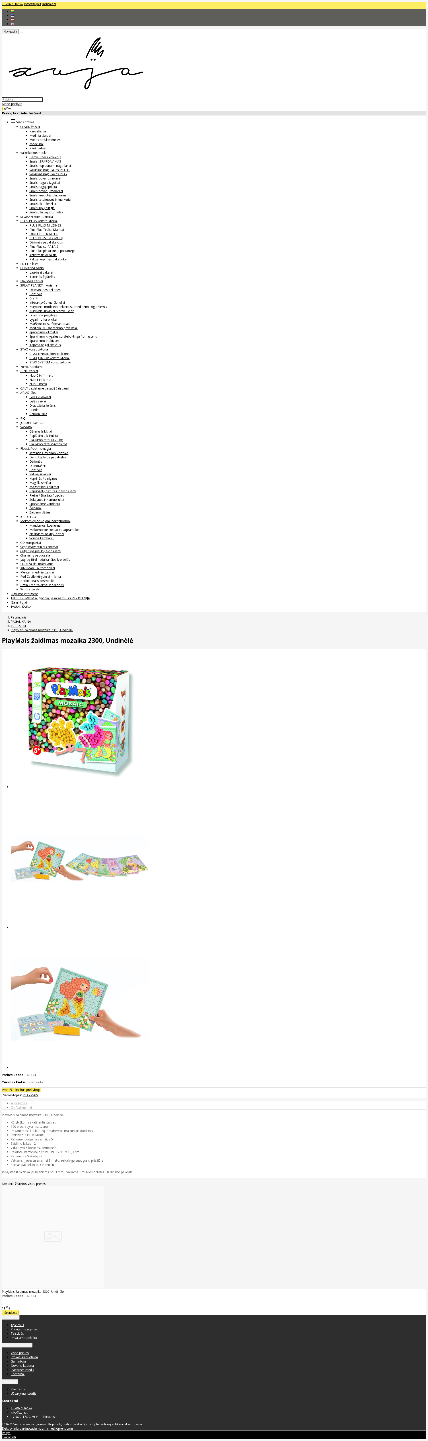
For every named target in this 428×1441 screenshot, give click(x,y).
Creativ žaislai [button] (30, 127)
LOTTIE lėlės (29, 264)
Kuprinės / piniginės (43, 478)
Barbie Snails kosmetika (37, 581)
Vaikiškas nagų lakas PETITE (49, 170)
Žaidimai (35, 508)
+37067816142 (12, 4)
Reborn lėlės (38, 414)
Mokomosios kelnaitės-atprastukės (54, 530)
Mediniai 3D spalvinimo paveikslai (53, 328)
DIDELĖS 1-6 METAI (43, 234)
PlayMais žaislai (31, 281)
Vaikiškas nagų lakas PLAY (48, 174)
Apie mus (17, 1325)
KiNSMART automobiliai (37, 568)
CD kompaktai (30, 542)
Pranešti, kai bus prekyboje (21, 1090)
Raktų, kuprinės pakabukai (48, 259)
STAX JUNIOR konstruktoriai (49, 358)
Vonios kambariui (41, 538)
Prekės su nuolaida (24, 1357)
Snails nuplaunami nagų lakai (50, 165)
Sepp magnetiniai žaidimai (39, 547)
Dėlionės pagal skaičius (46, 242)
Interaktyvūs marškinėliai (47, 302)
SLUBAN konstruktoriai (37, 216)
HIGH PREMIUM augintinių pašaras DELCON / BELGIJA (50, 598)
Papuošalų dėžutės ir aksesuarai (52, 491)
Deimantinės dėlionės (45, 290)
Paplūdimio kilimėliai (43, 435)
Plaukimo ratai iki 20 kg (46, 440)
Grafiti (33, 298)
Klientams (10, 1381)
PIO (23, 418)
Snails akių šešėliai (42, 204)
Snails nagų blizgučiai (44, 182)
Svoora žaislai (30, 589)
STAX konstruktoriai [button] (34, 349)
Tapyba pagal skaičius (45, 345)
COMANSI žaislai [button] (32, 268)
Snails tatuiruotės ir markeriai (50, 199)
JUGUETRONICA (31, 423)
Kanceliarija (37, 131)
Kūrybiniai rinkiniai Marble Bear (51, 311)
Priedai (34, 410)
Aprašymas (19, 1103)
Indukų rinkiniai (40, 474)
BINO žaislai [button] (29, 371)
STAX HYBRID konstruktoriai (49, 354)
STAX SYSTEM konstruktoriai (50, 362)
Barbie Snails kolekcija (45, 157)
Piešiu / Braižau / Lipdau (46, 495)
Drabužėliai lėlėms (42, 405)
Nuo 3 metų (38, 384)
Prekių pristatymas (24, 1329)
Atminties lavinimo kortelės (48, 453)
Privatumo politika (24, 1338)
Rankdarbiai (37, 148)
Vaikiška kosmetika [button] (33, 152)
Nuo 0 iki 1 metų (41, 375)
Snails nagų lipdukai (43, 187)
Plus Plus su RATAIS (43, 246)
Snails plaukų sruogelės (46, 212)
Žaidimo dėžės (39, 512)
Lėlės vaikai (37, 401)
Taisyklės (17, 1333)
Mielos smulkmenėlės (45, 140)
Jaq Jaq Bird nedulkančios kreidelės (45, 559)
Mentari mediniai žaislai (37, 572)
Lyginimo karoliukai (43, 319)
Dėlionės (35, 461)
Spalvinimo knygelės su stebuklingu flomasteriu (63, 336)
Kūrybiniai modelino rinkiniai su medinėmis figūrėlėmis (68, 307)
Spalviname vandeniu (44, 504)
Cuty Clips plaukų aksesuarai (40, 551)
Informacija (11, 1317)
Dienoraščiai (38, 466)
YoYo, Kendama (31, 367)
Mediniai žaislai (40, 135)
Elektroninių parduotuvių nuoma (25, 1428)
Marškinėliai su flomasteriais (49, 324)
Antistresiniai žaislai (43, 255)
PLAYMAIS (30, 1095)
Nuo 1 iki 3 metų (41, 379)
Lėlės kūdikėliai (40, 397)
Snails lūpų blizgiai (42, 208)
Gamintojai (19, 602)
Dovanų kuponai (23, 1365)
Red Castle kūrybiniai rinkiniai (41, 576)
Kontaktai (49, 4)
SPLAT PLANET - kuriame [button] (38, 285)
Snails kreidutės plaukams (47, 195)
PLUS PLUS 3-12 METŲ (46, 238)
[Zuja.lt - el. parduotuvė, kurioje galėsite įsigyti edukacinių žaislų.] (73, 95)
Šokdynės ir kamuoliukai (46, 499)
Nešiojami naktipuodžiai (46, 534)
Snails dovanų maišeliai (46, 191)
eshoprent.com (62, 1428)
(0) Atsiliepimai (21, 1107)
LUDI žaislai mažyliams (37, 564)
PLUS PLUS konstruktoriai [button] (39, 221)
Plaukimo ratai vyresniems (48, 444)
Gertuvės (35, 294)
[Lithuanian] (12, 11)
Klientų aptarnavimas (17, 1345)
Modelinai (36, 144)
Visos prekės (37, 1183)
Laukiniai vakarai (41, 272)
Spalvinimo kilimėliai (43, 332)
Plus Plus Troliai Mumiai (46, 229)
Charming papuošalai (35, 555)
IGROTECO (28, 517)
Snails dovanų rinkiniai (45, 178)
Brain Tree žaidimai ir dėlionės (42, 585)
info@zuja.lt (32, 4)
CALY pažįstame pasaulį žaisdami (44, 388)
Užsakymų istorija (24, 1393)
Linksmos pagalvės (43, 315)
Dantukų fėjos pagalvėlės (47, 457)
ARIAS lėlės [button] (28, 392)
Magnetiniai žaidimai (44, 487)
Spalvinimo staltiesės (44, 340)
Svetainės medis (22, 1370)
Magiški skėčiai (40, 482)
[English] (12, 24)
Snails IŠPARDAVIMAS (45, 161)
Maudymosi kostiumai (45, 525)
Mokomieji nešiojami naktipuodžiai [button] (45, 521)
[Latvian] (12, 20)
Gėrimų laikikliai (40, 431)
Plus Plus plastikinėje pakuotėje (52, 251)
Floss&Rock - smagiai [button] (35, 448)
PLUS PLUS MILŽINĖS (45, 225)
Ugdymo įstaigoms (24, 594)
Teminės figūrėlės (42, 276)
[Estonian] (12, 15)
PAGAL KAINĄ (21, 606)
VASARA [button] (26, 427)
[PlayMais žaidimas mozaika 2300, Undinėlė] (53, 1287)
